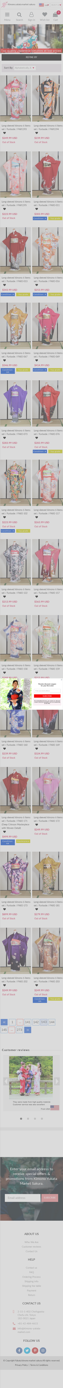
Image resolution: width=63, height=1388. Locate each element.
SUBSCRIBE (47, 696)
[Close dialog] (61, 679)
